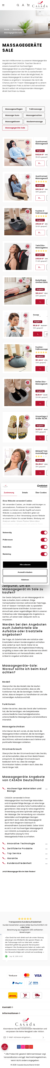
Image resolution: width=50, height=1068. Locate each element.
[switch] (44, 540)
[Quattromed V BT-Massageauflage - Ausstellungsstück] (17, 152)
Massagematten (34, 115)
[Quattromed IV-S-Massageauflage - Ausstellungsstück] (17, 187)
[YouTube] (31, 1047)
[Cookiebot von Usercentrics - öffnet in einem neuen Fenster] (37, 486)
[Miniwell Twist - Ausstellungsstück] (17, 461)
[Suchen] (18, 5)
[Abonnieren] (43, 1037)
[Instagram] (23, 1047)
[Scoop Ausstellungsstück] (16, 324)
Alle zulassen (25, 565)
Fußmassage (35, 109)
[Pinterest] (27, 1047)
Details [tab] (25, 493)
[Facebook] (19, 1047)
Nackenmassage (35, 121)
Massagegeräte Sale (15, 127)
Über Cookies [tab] (41, 493)
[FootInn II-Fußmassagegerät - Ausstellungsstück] (17, 221)
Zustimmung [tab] (9, 493)
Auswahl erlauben (25, 572)
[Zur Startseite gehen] (40, 5)
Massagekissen (12, 121)
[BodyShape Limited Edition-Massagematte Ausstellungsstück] (17, 291)
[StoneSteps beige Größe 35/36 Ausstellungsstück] (17, 427)
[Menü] (3, 5)
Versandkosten (11, 1057)
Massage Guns (12, 115)
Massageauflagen (14, 109)
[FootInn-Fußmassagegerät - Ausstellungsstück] (17, 357)
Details (41, 163)
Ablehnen (25, 580)
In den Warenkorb (42, 302)
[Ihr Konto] (23, 5)
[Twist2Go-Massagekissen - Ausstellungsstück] (17, 256)
